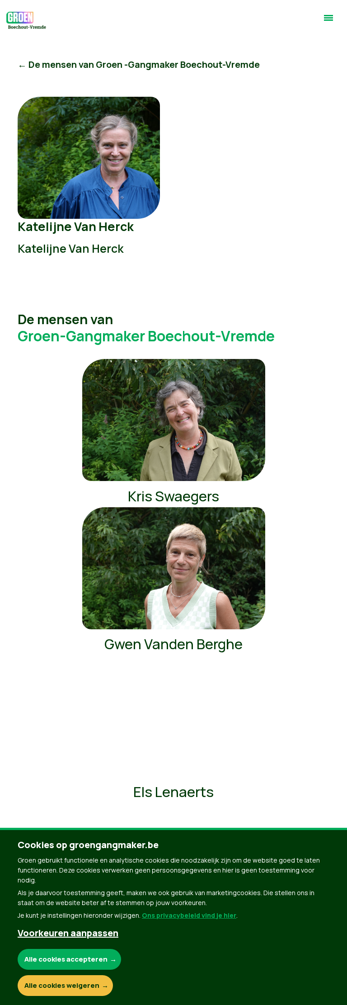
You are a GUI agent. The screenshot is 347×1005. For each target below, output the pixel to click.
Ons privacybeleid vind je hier (189, 915)
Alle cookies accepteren (66, 959)
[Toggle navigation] (328, 21)
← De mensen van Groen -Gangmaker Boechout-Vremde (139, 64)
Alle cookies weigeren (61, 985)
